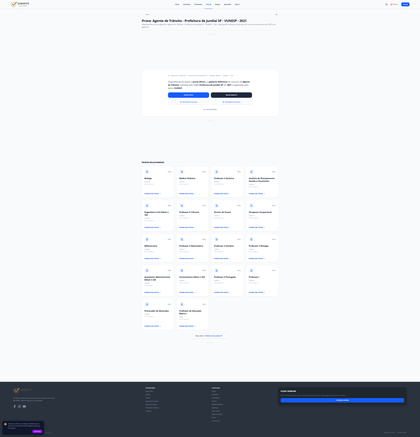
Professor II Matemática (191, 246)
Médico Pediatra (187, 178)
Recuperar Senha (152, 401)
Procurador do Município (156, 311)
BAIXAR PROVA (188, 95)
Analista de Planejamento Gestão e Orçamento (262, 179)
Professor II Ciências (189, 212)
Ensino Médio (215, 76)
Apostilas (227, 4)
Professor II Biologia (259, 246)
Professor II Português (225, 277)
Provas (208, 4)
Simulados (198, 4)
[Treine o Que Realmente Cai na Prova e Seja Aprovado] (20, 4)
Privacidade (402, 432)
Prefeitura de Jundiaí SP (197, 76)
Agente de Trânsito (178, 76)
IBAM (181, 317)
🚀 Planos (394, 4)
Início (177, 4)
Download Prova (151, 194)
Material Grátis (217, 414)
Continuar (37, 431)
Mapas (217, 4)
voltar (147, 14)
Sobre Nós (149, 391)
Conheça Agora (342, 400)
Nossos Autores (151, 404)
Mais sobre (210, 336)
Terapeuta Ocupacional (260, 212)
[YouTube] (24, 406)
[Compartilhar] (276, 14)
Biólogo (148, 178)
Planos (148, 394)
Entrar (405, 4)
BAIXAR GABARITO (231, 95)
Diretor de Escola (222, 212)
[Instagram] (19, 406)
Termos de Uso (389, 432)
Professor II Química (224, 178)
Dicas (214, 418)
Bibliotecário (150, 246)
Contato (148, 411)
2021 (232, 76)
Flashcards (216, 411)
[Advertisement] (210, 50)
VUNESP (225, 76)
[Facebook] (14, 406)
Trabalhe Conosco (152, 408)
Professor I (254, 277)
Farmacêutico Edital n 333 (192, 277)
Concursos (215, 421)
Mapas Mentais (217, 404)
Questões (186, 4)
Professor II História (224, 246)
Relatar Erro (211, 109)
